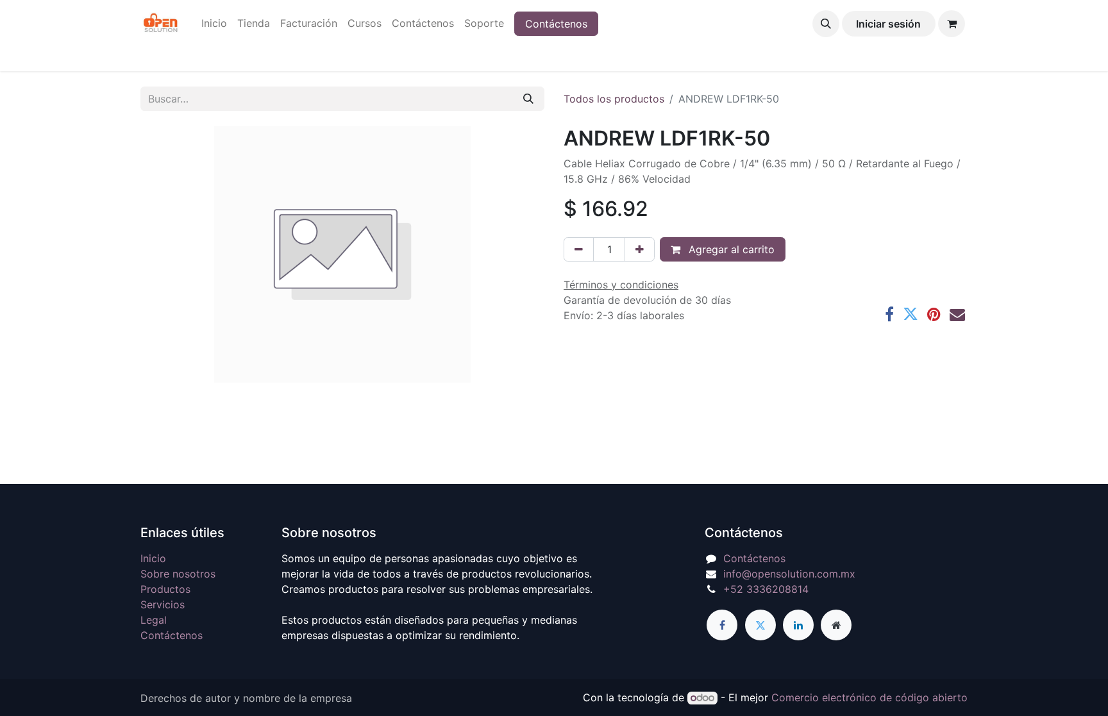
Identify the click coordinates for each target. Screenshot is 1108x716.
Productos (165, 589)
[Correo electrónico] (957, 314)
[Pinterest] (934, 314)
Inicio (153, 558)
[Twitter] (910, 314)
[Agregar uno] (640, 249)
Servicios (162, 604)
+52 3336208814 (766, 589)
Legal (153, 619)
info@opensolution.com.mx (789, 573)
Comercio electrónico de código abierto (869, 697)
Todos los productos (614, 98)
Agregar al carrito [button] (730, 249)
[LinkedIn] (798, 625)
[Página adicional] (836, 625)
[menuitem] (214, 23)
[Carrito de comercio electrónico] (951, 23)
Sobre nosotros (177, 573)
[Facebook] (889, 314)
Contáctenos (556, 23)
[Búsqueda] (528, 99)
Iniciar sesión (888, 23)
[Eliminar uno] (579, 249)
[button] (825, 23)
